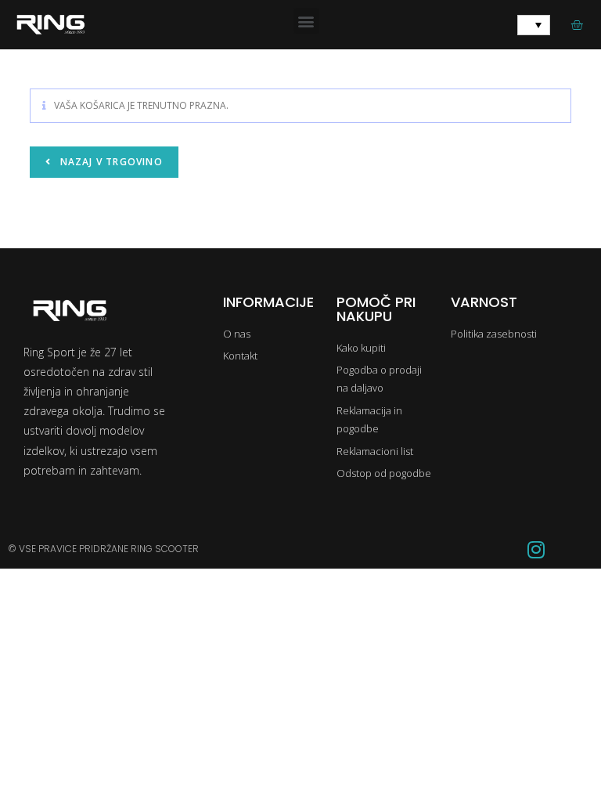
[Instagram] (536, 549)
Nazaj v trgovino (109, 161)
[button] (306, 21)
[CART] (576, 24)
